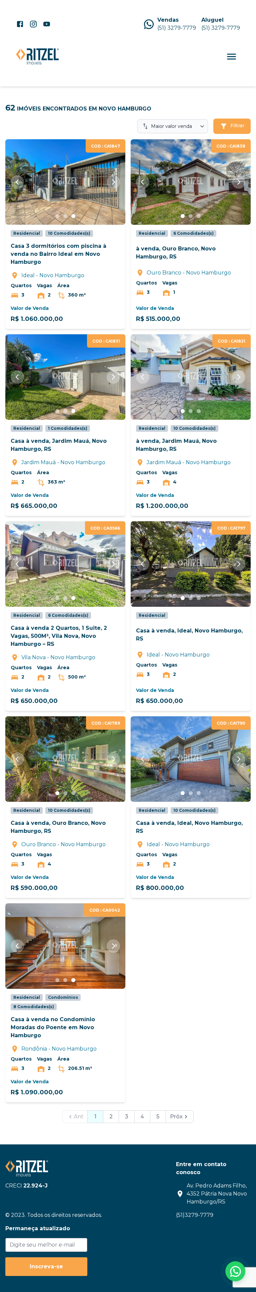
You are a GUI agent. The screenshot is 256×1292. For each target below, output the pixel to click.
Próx (176, 1116)
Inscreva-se (46, 1266)
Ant (78, 1116)
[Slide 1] (57, 216)
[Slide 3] (73, 216)
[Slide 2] (65, 216)
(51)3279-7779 (194, 1215)
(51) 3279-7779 (176, 28)
